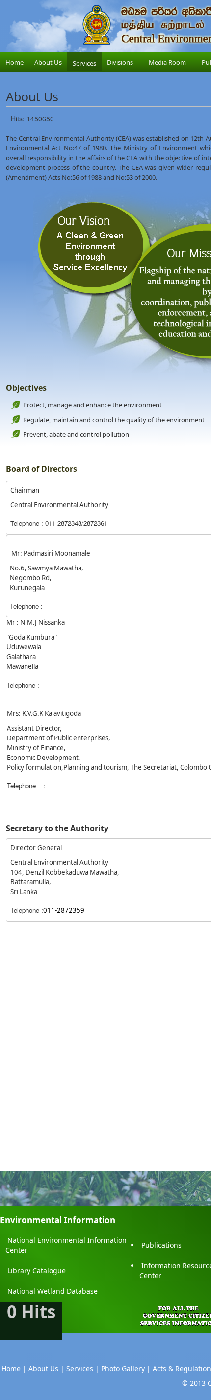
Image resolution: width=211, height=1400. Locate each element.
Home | (13, 1368)
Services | (82, 1368)
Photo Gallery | (126, 1368)
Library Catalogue (36, 1270)
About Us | (46, 1368)
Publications (161, 1245)
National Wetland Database (52, 1291)
